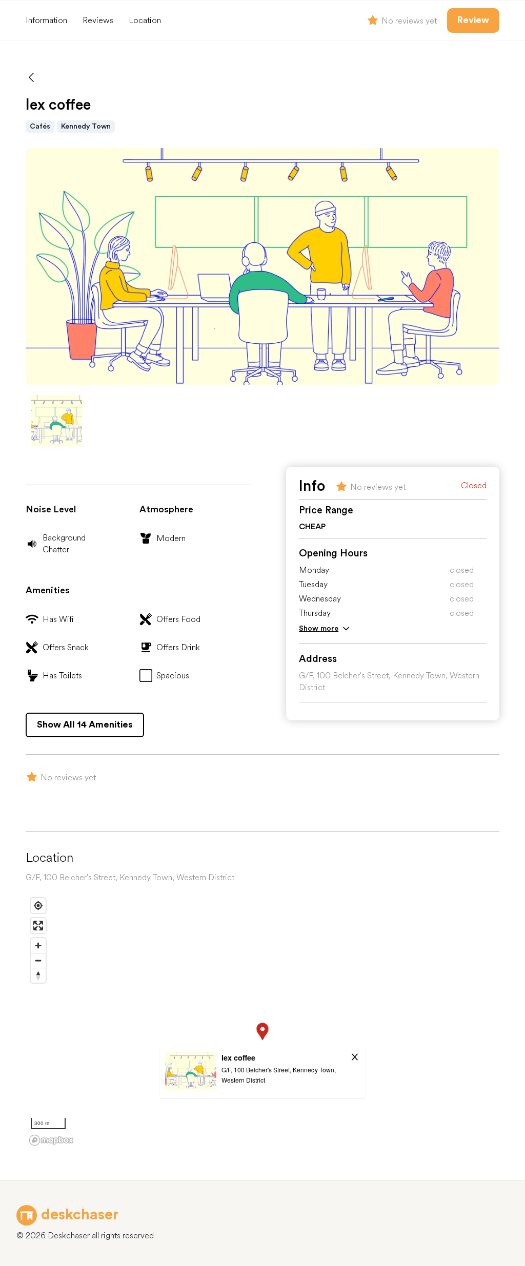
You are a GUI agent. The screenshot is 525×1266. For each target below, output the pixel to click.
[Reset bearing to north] (38, 975)
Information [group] (46, 20)
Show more (318, 628)
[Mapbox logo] (51, 1140)
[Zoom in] (38, 945)
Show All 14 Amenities (85, 724)
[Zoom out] (38, 960)
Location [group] (145, 20)
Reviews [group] (98, 20)
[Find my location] (38, 905)
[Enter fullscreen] (38, 925)
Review (473, 20)
